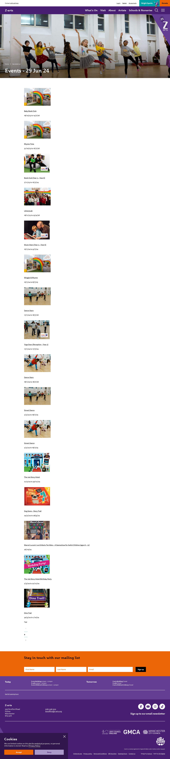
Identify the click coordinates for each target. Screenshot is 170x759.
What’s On (91, 10)
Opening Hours (122, 754)
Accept (19, 752)
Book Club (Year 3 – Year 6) (34, 178)
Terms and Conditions (100, 754)
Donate (165, 3)
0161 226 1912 (14, 3)
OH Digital (162, 754)
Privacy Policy (34, 745)
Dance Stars (29, 310)
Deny (49, 752)
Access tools (132, 3)
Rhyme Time (29, 144)
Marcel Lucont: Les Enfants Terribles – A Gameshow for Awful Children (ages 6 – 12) (57, 545)
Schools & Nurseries (140, 10)
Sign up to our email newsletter (147, 713)
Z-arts (9, 10)
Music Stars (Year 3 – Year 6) (35, 244)
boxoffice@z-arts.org (53, 711)
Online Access (77, 754)
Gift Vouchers (112, 754)
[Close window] (64, 736)
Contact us (132, 754)
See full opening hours (12, 694)
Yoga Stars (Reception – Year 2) (36, 344)
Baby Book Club (30, 111)
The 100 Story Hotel (32, 477)
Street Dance (29, 410)
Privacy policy (87, 754)
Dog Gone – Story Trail (32, 511)
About (112, 10)
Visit (103, 10)
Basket (124, 3)
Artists (122, 10)
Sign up (141, 669)
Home (7, 64)
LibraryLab (28, 210)
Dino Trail (28, 613)
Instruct (149, 754)
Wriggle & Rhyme (31, 277)
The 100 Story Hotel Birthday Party (38, 579)
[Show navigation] (163, 10)
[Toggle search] (156, 10)
